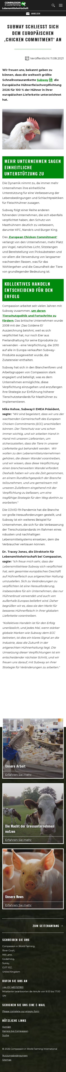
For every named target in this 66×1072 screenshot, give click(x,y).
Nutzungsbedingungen (15, 1055)
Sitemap (6, 1059)
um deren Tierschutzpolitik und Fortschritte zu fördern (29, 315)
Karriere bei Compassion (15, 1031)
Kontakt (6, 1027)
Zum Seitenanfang (46, 925)
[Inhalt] (60, 5)
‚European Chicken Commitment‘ (32, 237)
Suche (5, 1035)
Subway (42, 80)
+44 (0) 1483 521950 (12, 987)
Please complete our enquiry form (20, 1011)
